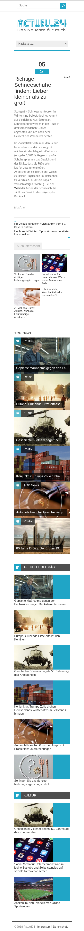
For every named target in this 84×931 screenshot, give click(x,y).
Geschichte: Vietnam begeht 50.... (39, 440)
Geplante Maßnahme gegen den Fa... (42, 368)
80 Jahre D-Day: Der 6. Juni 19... (38, 548)
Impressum (44, 927)
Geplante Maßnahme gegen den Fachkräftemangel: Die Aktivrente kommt (40, 602)
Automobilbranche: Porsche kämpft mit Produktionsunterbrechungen (39, 747)
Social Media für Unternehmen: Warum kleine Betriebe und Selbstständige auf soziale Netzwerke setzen (39, 867)
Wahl (17, 188)
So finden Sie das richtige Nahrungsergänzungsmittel (31, 782)
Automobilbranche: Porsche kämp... (40, 512)
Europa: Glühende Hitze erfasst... (39, 404)
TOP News (31, 485)
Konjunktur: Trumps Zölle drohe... (39, 476)
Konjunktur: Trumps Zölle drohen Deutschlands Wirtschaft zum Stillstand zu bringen (41, 710)
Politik (28, 341)
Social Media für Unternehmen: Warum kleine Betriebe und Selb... (54, 279)
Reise (28, 377)
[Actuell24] (42, 32)
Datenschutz (60, 927)
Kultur (28, 413)
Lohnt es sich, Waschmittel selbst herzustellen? (52, 292)
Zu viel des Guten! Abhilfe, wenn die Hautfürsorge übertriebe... (24, 312)
